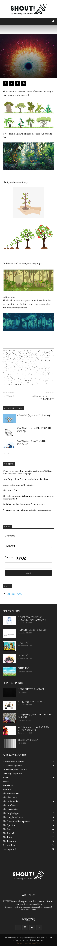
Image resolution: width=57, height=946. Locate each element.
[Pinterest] (17, 83)
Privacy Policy (34, 942)
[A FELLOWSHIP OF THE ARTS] (9, 705)
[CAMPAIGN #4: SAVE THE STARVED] (9, 444)
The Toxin (7, 837)
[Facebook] (5, 83)
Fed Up (6, 777)
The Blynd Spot (10, 797)
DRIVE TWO (23, 655)
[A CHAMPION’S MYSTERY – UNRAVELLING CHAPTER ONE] (9, 620)
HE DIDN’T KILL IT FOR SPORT (32, 630)
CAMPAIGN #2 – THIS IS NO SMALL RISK (42, 398)
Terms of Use (22, 942)
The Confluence (10, 805)
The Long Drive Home (13, 817)
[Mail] (32, 927)
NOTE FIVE (8, 396)
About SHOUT (15, 593)
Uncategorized (9, 849)
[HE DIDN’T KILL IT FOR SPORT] (9, 633)
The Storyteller (9, 833)
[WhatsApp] (23, 83)
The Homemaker (10, 809)
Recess (6, 781)
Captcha (9, 557)
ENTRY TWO (24, 668)
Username (10, 535)
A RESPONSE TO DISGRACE (31, 689)
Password (10, 546)
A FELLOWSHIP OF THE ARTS (31, 702)
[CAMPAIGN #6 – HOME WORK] (9, 418)
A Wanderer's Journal (12, 765)
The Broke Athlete (11, 801)
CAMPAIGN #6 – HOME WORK (34, 415)
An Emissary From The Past (15, 769)
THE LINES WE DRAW (28, 740)
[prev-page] (4, 453)
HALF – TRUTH (24, 642)
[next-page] (8, 453)
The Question (9, 825)
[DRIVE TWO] (9, 658)
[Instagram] (25, 927)
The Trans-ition (10, 841)
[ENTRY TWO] (9, 671)
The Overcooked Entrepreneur (16, 821)
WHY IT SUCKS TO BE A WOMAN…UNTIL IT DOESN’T (34, 728)
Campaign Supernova (10, 66)
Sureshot (7, 789)
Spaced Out (8, 785)
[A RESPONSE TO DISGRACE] (9, 692)
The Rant (7, 829)
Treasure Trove (9, 845)
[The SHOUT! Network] (28, 9)
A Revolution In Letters (13, 761)
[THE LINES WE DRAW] (9, 743)
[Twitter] (11, 83)
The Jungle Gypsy (11, 813)
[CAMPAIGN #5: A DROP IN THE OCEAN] (9, 431)
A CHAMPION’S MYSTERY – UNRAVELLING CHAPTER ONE (32, 618)
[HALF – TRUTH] (9, 646)
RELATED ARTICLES (13, 408)
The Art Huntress (11, 793)
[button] (4, 21)
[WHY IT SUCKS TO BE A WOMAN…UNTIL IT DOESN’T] (9, 730)
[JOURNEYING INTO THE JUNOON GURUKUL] (9, 718)
